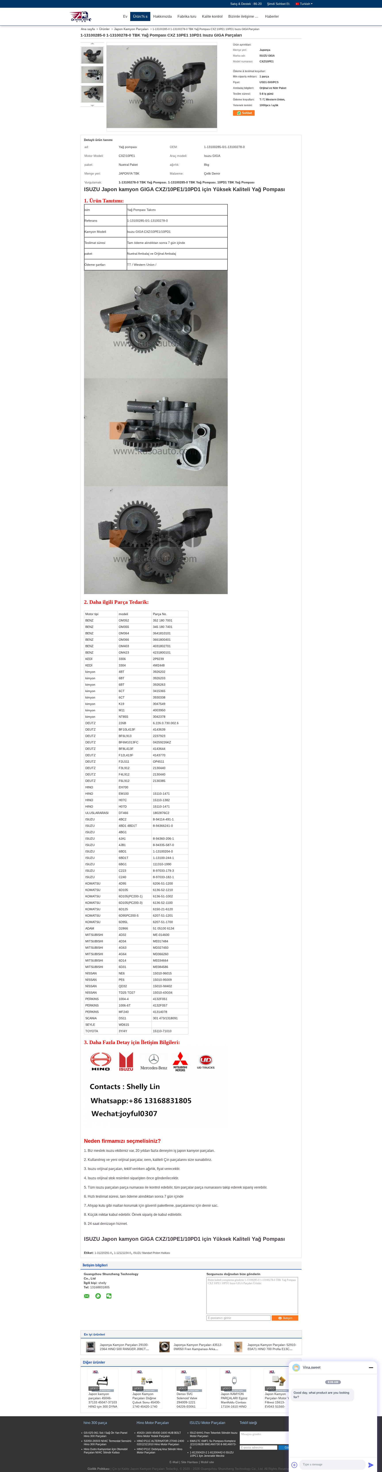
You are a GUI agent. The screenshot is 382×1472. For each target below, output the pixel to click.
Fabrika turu (187, 16)
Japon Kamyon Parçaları (131, 29)
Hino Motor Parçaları (153, 1423)
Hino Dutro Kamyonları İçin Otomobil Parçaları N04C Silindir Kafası (106, 1451)
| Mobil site (206, 1462)
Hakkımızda (162, 16)
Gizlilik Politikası (99, 1468)
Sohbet (246, 113)
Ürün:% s (140, 16)
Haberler (272, 16)
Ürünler (104, 29)
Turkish (305, 4)
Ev (125, 16)
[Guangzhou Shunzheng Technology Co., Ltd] (94, 16)
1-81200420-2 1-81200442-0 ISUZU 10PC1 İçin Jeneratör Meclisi (212, 1454)
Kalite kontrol (212, 16)
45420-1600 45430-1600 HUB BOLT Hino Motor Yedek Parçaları (159, 1434)
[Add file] (294, 1465)
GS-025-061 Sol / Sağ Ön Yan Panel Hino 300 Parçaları (105, 1434)
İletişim (287, 1318)
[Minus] (371, 1367)
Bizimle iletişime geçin (245, 16)
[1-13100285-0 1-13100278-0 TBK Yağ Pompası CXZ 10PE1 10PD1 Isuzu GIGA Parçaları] (92, 55)
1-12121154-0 (122, 1253)
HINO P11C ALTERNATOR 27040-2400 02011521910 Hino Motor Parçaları (160, 1442)
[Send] (370, 1465)
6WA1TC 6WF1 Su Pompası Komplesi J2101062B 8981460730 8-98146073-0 (213, 1444)
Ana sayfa (88, 29)
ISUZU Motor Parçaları (207, 1423)
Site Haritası (189, 1462)
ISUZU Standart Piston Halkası (151, 1253)
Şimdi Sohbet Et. (278, 4)
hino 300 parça (95, 1423)
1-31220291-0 (103, 1253)
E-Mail (174, 1462)
